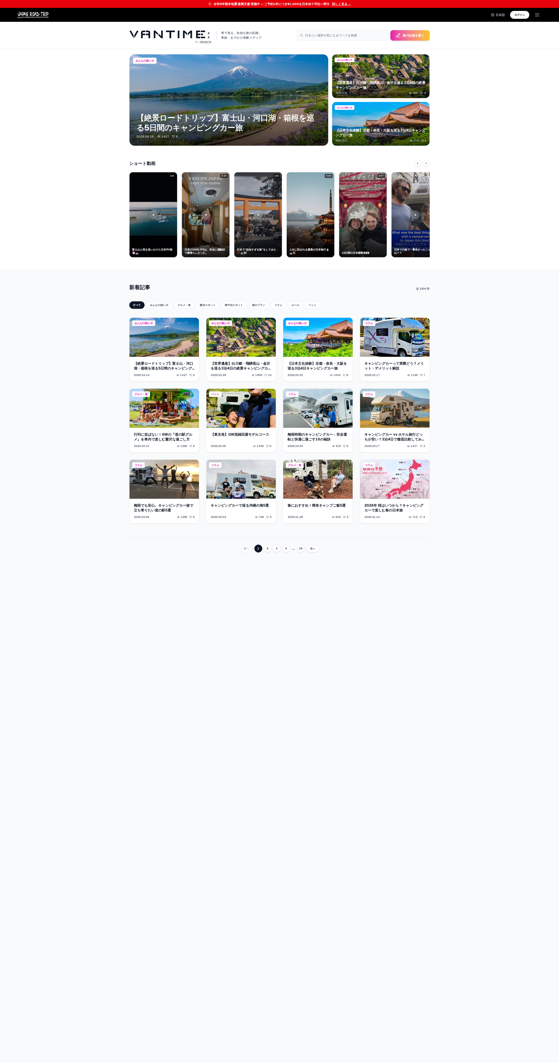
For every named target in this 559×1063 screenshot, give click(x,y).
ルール (295, 305)
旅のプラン (258, 305)
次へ (312, 548)
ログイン (519, 15)
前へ (246, 548)
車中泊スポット (234, 305)
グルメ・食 (184, 305)
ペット (312, 305)
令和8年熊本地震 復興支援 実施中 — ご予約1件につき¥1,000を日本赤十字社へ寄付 (279, 4)
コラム (278, 305)
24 (301, 548)
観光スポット (208, 305)
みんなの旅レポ (159, 305)
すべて (137, 305)
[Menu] (537, 14)
